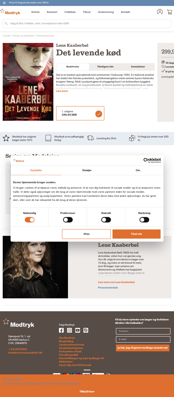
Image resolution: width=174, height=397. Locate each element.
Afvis (86, 233)
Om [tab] (138, 170)
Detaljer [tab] (87, 170)
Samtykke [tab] (36, 170)
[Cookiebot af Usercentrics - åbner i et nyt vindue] (146, 160)
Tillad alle (136, 233)
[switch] (68, 219)
